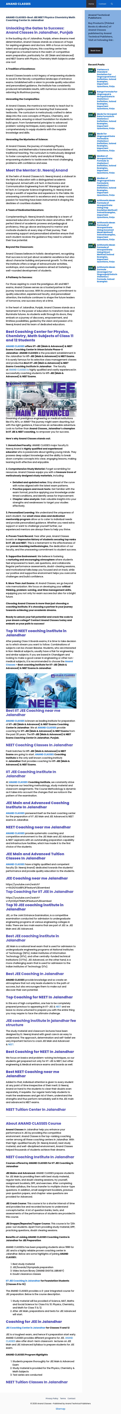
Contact (102, 4)
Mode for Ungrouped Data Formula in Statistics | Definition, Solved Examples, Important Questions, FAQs (106, 142)
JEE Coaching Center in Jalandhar (25, 1327)
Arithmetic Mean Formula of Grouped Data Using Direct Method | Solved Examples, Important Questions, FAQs (106, 253)
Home (91, 4)
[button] (112, 4)
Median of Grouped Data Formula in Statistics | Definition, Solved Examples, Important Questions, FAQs (106, 164)
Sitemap (60, 1408)
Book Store (95, 50)
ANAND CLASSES (18, 4)
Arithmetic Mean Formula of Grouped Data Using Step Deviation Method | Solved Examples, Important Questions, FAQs (107, 209)
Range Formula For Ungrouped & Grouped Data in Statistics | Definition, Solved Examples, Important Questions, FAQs (107, 100)
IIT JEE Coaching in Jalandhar (23, 1280)
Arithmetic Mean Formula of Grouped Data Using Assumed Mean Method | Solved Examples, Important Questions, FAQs (106, 231)
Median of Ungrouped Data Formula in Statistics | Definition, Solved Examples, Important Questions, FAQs (106, 187)
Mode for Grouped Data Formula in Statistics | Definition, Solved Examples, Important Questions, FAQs (107, 121)
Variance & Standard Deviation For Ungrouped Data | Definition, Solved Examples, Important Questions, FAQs (106, 78)
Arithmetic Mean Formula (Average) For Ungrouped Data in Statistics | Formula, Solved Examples (107, 274)
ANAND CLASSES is (19, 369)
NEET (58, 1006)
